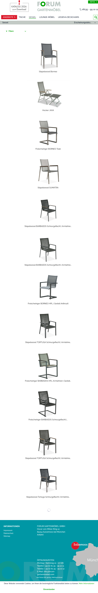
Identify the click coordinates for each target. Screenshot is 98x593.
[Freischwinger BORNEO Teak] (48, 133)
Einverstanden (49, 589)
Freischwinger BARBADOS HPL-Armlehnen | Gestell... (48, 381)
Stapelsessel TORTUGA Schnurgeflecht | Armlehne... (48, 342)
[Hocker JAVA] (48, 94)
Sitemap (7, 536)
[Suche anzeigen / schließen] (95, 17)
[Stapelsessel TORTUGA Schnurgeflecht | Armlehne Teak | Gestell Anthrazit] (48, 442)
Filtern (11, 31)
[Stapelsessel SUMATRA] (48, 171)
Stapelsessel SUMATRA (48, 188)
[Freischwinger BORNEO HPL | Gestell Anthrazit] (48, 287)
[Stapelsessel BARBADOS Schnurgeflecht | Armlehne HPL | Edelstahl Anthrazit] (48, 249)
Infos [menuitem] (92, 2)
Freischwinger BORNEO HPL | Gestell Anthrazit (48, 303)
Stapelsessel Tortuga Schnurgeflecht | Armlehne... (48, 497)
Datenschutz (8, 533)
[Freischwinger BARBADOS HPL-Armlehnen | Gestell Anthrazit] (48, 365)
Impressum (8, 530)
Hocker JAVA (48, 110)
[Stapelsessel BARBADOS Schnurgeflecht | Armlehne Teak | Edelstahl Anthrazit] (48, 210)
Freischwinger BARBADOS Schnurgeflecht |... (48, 419)
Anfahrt (40, 535)
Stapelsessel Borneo (48, 71)
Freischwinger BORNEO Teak (48, 149)
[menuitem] (95, 17)
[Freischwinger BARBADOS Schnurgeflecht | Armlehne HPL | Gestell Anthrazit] (48, 403)
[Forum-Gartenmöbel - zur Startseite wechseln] (49, 6)
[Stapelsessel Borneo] (48, 55)
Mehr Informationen (86, 583)
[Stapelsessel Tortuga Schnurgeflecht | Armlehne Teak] (48, 481)
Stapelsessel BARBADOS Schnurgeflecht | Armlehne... (48, 226)
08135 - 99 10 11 (90, 9)
